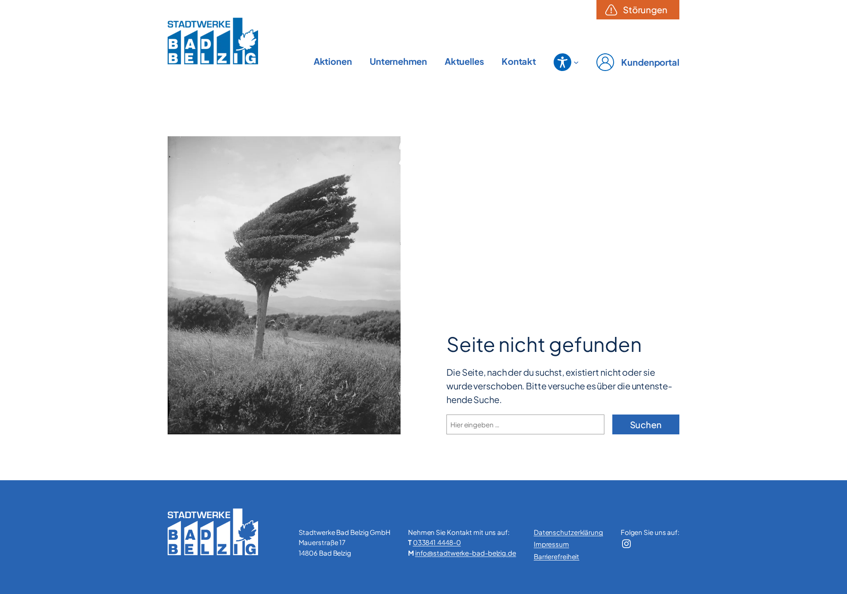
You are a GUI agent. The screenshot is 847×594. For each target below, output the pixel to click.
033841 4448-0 (437, 542)
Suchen (646, 424)
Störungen (645, 9)
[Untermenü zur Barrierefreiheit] (562, 62)
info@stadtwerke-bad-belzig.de (465, 553)
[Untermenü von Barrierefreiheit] (576, 62)
